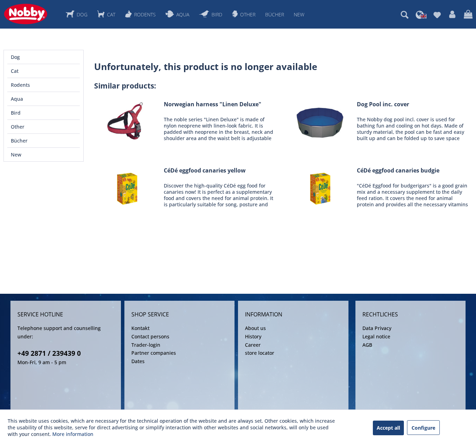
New (16, 154)
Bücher (19, 140)
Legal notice (376, 336)
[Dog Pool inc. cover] (320, 121)
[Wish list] (437, 15)
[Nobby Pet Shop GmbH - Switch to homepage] (25, 13)
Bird (16, 112)
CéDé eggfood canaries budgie (398, 170)
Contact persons (150, 336)
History (253, 336)
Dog (15, 57)
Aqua (17, 98)
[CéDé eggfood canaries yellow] (127, 187)
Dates (138, 361)
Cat (14, 71)
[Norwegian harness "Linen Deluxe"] (127, 121)
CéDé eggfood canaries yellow (205, 170)
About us (255, 328)
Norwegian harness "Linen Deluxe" (212, 104)
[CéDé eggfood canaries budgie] (320, 187)
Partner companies (153, 353)
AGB (367, 345)
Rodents (20, 85)
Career (253, 345)
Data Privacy (376, 328)
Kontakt (140, 328)
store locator (259, 353)
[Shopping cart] (468, 15)
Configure (423, 427)
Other (17, 126)
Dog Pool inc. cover (383, 104)
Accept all (388, 427)
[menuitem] (404, 14)
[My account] (452, 15)
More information (72, 434)
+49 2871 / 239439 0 (49, 353)
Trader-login (145, 345)
